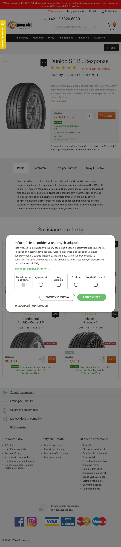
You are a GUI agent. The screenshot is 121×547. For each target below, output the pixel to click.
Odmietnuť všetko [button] (57, 297)
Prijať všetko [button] (91, 297)
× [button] (110, 239)
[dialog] (60, 273)
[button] (60, 269)
